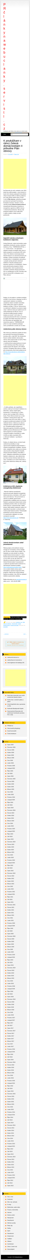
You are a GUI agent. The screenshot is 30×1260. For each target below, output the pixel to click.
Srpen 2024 (10, 807)
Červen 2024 (10, 813)
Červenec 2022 (11, 873)
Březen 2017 (10, 1041)
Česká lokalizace (11, 733)
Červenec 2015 (11, 1093)
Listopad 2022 (11, 862)
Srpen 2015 (10, 1091)
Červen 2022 (10, 876)
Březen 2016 (10, 1072)
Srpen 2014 (10, 1122)
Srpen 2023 (10, 839)
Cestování (10, 1199)
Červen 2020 (10, 939)
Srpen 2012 (10, 1185)
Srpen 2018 (10, 996)
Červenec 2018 (11, 999)
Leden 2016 (10, 1078)
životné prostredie (14, 625)
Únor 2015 (10, 1107)
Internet (9, 1212)
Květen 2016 (10, 1067)
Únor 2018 (10, 1012)
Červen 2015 (10, 1096)
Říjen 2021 (10, 897)
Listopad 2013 (11, 1146)
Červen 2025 (10, 781)
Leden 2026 (10, 763)
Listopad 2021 (11, 894)
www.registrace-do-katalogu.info (15, 662)
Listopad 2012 (11, 1177)
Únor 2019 (10, 981)
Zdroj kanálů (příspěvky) (13, 728)
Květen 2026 (10, 752)
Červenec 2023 (11, 841)
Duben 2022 (10, 881)
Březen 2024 (10, 820)
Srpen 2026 (10, 744)
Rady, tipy (6, 618)
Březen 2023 (10, 852)
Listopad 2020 (11, 925)
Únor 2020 (10, 949)
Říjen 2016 (10, 1054)
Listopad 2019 (11, 957)
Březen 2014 (10, 1135)
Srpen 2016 (10, 1059)
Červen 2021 (10, 907)
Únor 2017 (10, 1044)
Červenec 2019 (11, 967)
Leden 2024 (10, 826)
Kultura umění (11, 1215)
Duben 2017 (10, 1038)
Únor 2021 (10, 918)
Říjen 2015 (10, 1086)
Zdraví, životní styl (12, 1246)
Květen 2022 (10, 878)
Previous (6, 634)
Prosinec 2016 (11, 1049)
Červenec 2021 (11, 904)
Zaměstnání (10, 1244)
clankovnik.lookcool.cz (13, 657)
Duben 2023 (10, 849)
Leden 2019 (10, 983)
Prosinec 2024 (11, 797)
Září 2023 (9, 836)
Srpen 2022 (10, 870)
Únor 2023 (10, 855)
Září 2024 (9, 805)
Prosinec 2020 (11, 923)
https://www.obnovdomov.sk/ (10, 517)
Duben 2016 (10, 1070)
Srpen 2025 (10, 776)
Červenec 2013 (11, 1156)
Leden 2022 (10, 889)
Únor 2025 (10, 792)
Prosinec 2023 (11, 828)
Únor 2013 (10, 1170)
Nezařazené (23, 617)
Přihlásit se (10, 725)
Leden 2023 (10, 857)
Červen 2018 (10, 1002)
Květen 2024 (10, 815)
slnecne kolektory (7, 623)
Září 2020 (9, 931)
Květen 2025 (10, 784)
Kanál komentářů (11, 731)
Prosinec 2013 (11, 1143)
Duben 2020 (10, 944)
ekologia (18, 622)
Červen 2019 (10, 970)
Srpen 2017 (10, 1028)
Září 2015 (9, 1088)
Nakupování (10, 1217)
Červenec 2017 (11, 1030)
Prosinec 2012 (11, 1175)
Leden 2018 (10, 1015)
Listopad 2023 (11, 831)
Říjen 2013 (10, 1149)
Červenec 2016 (11, 1062)
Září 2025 (9, 773)
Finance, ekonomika (12, 1209)
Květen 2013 (10, 1162)
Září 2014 (9, 1120)
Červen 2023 (10, 844)
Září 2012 (9, 1183)
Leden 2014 (10, 1141)
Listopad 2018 (11, 988)
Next (25, 634)
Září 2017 (9, 1025)
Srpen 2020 (10, 933)
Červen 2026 (10, 750)
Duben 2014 (10, 1133)
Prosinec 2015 (11, 1080)
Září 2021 (9, 899)
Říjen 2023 (10, 834)
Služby (9, 1228)
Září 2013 (9, 1151)
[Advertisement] (15, 176)
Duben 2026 (10, 755)
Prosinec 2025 (11, 765)
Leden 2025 (10, 794)
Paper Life (16, 154)
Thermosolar (14, 623)
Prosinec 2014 (11, 1112)
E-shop (9, 1204)
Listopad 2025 (11, 768)
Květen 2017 (10, 1036)
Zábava (9, 1241)
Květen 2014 (10, 1130)
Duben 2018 (10, 1007)
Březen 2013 (10, 1167)
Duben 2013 (10, 1164)
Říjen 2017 (10, 1023)
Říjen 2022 (10, 865)
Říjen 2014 (10, 1117)
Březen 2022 (10, 883)
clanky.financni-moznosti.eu (14, 660)
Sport (8, 1230)
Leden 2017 (10, 1046)
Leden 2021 (10, 920)
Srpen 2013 (10, 1154)
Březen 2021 (10, 915)
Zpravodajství (18, 618)
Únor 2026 (10, 760)
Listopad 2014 (11, 1114)
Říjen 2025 (10, 771)
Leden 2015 (10, 1109)
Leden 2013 (10, 1172)
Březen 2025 (10, 789)
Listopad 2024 (11, 799)
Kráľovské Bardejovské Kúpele (15, 708)
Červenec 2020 (11, 936)
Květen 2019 (10, 973)
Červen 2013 (10, 1159)
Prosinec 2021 (11, 891)
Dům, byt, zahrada (16, 617)
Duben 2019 (10, 975)
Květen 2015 (10, 1099)
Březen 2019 (10, 978)
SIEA (24, 622)
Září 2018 (9, 994)
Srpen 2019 (10, 965)
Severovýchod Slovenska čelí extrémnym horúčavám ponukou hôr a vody (15, 712)
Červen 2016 (10, 1065)
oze (21, 622)
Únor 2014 (10, 1138)
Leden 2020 (10, 952)
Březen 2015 (10, 1104)
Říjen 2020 (10, 928)
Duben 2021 (10, 912)
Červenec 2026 (11, 747)
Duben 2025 (10, 786)
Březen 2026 (10, 757)
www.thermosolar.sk (21, 579)
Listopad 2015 (11, 1083)
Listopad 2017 (11, 1020)
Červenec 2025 (11, 778)
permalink (5, 626)
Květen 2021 (10, 910)
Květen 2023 (10, 847)
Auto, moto (10, 1196)
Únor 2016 (10, 1075)
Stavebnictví (11, 618)
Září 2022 (9, 868)
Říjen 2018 (10, 991)
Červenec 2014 (11, 1125)
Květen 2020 (10, 941)
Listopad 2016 (11, 1051)
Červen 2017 (10, 1033)
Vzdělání (9, 1238)
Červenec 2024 (11, 810)
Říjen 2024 (10, 802)
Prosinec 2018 (11, 986)
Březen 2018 (10, 1009)
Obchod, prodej (11, 1223)
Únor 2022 (10, 886)
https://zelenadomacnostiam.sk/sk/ (12, 567)
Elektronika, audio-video (13, 1207)
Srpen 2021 (10, 902)
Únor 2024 (10, 823)
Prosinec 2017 (11, 1017)
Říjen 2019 (10, 960)
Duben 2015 (10, 1101)
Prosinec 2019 (11, 954)
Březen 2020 (10, 946)
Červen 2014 (10, 1128)
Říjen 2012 (10, 1180)
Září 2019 (9, 962)
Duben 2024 (10, 818)
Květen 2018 (10, 1004)
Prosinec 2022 (11, 860)
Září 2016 (9, 1057)
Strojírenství (10, 1236)
